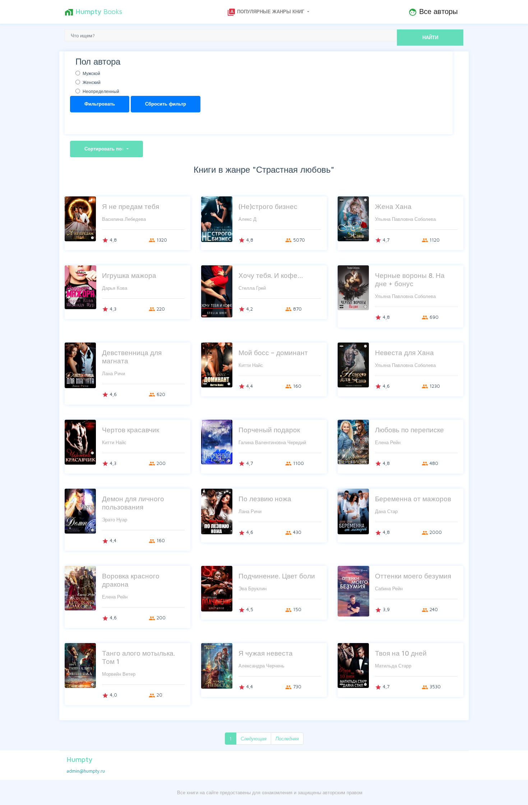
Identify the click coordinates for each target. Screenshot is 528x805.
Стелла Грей (252, 288)
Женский (92, 82)
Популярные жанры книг (266, 12)
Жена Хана (393, 206)
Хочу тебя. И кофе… (270, 275)
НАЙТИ (430, 37)
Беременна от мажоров (413, 498)
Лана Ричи (113, 373)
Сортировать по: (104, 149)
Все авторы (433, 12)
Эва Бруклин (252, 588)
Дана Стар (386, 511)
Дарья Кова (114, 288)
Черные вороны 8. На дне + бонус (410, 279)
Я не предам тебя (130, 206)
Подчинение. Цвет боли (276, 576)
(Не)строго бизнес (267, 206)
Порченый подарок (269, 429)
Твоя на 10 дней (401, 653)
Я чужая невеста (265, 653)
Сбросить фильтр (165, 104)
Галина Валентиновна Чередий (272, 442)
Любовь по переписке (409, 429)
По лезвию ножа (264, 498)
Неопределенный (101, 91)
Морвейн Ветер (118, 674)
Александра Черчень (261, 666)
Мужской (91, 73)
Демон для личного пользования (133, 502)
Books (93, 12)
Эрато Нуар (114, 519)
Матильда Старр (393, 666)
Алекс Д (247, 219)
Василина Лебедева (124, 219)
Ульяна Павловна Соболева (405, 219)
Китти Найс (250, 365)
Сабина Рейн (389, 588)
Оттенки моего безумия (413, 576)
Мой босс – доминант (273, 352)
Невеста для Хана (404, 352)
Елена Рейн (387, 442)
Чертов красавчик (130, 429)
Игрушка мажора (129, 275)
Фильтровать (99, 104)
